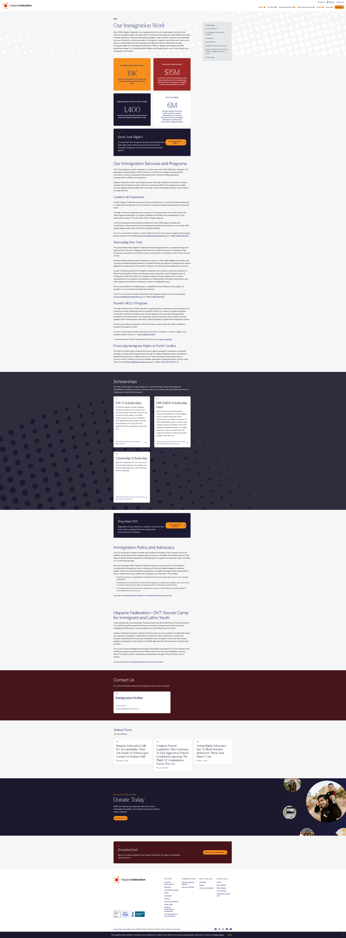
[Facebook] (215, 929)
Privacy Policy (118, 929)
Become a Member (188, 887)
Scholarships (209, 38)
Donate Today (209, 57)
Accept (230, 935)
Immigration (168, 895)
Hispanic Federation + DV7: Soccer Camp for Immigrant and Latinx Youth (216, 51)
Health (166, 893)
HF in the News (221, 891)
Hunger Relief (168, 904)
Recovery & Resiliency (171, 901)
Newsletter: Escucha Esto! (223, 894)
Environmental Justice (171, 890)
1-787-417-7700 (167, 362)
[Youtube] (231, 929)
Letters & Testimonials (206, 888)
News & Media (221, 885)
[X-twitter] (223, 929)
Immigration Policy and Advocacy (216, 46)
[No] (344, 935)
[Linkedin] (227, 929)
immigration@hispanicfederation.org (153, 236)
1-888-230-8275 (182, 236)
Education (167, 887)
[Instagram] (219, 929)
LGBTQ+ (167, 898)
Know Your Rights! (211, 29)
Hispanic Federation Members (188, 883)
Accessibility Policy (130, 929)
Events (219, 882)
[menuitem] (321, 2)
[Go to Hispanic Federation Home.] (17, 6)
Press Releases (221, 888)
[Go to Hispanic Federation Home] (129, 879)
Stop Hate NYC (210, 42)
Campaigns (202, 882)
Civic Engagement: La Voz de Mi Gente (171, 915)
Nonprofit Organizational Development (169, 909)
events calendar (165, 339)
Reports (202, 885)
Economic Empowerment (169, 883)
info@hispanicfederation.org (140, 362)
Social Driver (176, 929)
